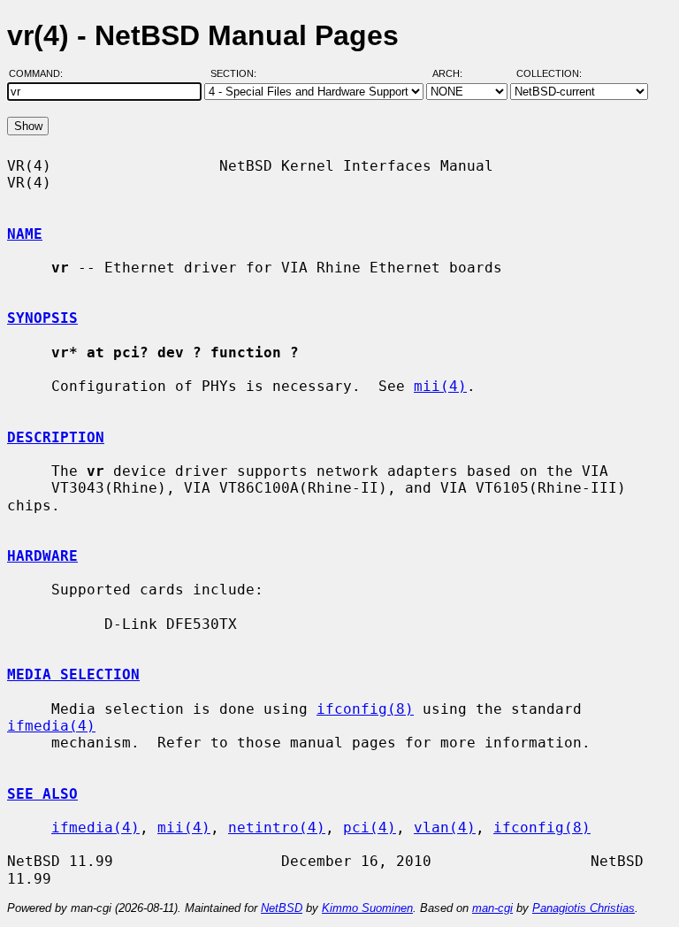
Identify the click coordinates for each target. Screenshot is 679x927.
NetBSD (281, 908)
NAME (24, 234)
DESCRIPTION (55, 437)
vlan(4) (445, 827)
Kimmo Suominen (367, 908)
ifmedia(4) (51, 725)
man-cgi (492, 908)
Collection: (549, 73)
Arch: (455, 73)
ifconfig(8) (365, 709)
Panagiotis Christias (583, 908)
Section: (237, 73)
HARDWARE (42, 556)
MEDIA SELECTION (73, 674)
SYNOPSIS (42, 318)
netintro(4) (276, 827)
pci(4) (369, 827)
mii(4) (440, 386)
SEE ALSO (42, 793)
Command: (41, 73)
